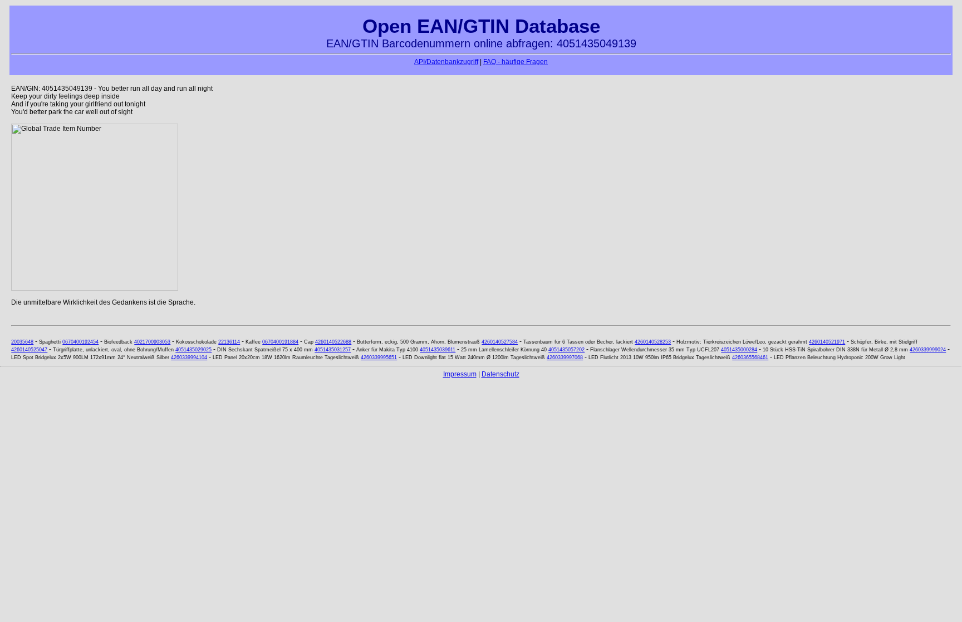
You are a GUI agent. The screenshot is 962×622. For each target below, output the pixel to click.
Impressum (460, 374)
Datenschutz (500, 374)
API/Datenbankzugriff (446, 62)
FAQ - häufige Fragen (515, 62)
